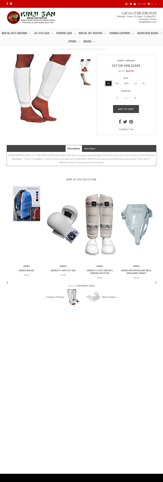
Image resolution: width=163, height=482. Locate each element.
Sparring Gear (64, 33)
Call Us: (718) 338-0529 (139, 13)
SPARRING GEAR (74, 49)
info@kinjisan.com (147, 21)
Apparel (72, 41)
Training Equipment (119, 33)
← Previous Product (54, 296)
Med (126, 83)
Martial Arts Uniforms (14, 33)
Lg (135, 83)
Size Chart (89, 148)
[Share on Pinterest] (131, 122)
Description (73, 148)
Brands (87, 41)
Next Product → (110, 296)
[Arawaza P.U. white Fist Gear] (63, 261)
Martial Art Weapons (90, 33)
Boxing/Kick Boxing (147, 33)
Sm (117, 83)
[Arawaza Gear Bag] (26, 220)
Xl (143, 83)
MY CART (145, 4)
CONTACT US (126, 129)
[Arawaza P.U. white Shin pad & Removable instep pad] (100, 261)
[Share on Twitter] (125, 122)
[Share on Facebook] (120, 122)
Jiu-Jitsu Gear (41, 33)
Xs (108, 83)
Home (60, 49)
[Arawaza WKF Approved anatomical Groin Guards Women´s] (136, 261)
